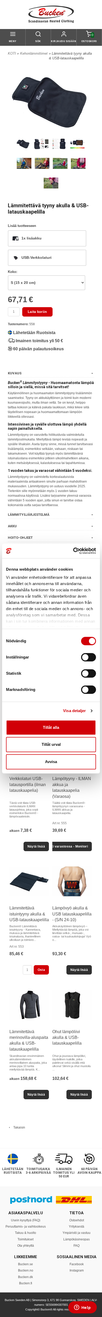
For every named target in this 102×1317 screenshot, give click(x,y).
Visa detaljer (74, 710)
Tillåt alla (51, 727)
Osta (41, 970)
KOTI (12, 53)
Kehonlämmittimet (34, 53)
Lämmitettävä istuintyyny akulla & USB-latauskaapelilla (29, 914)
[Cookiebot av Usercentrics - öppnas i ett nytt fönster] (73, 550)
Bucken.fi (25, 1283)
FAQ (76, 1245)
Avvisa (51, 761)
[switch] (88, 657)
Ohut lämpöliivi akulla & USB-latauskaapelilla (67, 1037)
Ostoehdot (76, 1220)
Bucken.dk (25, 1277)
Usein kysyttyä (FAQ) (25, 1220)
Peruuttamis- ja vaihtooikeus (25, 1226)
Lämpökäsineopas (76, 1239)
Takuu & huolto (25, 1233)
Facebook (77, 1264)
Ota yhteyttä (25, 1245)
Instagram (77, 1270)
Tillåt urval (51, 744)
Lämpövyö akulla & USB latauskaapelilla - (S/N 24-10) (72, 914)
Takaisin (18, 1127)
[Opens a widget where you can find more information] (82, 1307)
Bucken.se (25, 1264)
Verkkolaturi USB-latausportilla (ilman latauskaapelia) (27, 784)
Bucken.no (25, 1270)
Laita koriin (37, 312)
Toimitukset (25, 1239)
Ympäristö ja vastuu (76, 1233)
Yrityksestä (76, 1226)
